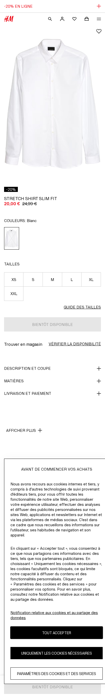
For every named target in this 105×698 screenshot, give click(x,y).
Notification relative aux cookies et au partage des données (54, 615)
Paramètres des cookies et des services (56, 673)
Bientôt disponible (52, 324)
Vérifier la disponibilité (75, 344)
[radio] (11, 238)
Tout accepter (56, 633)
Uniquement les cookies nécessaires (56, 653)
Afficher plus (21, 430)
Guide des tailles (82, 307)
